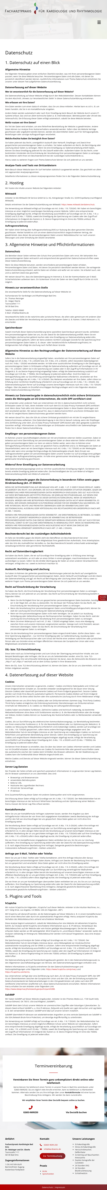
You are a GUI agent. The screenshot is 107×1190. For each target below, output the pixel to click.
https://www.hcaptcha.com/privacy (61, 969)
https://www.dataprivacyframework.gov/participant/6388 (30, 989)
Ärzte (44, 1171)
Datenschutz (47, 1187)
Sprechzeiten (48, 1174)
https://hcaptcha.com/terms (17, 972)
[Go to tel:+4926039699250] (30, 1110)
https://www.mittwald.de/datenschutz (78, 204)
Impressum (60, 1187)
